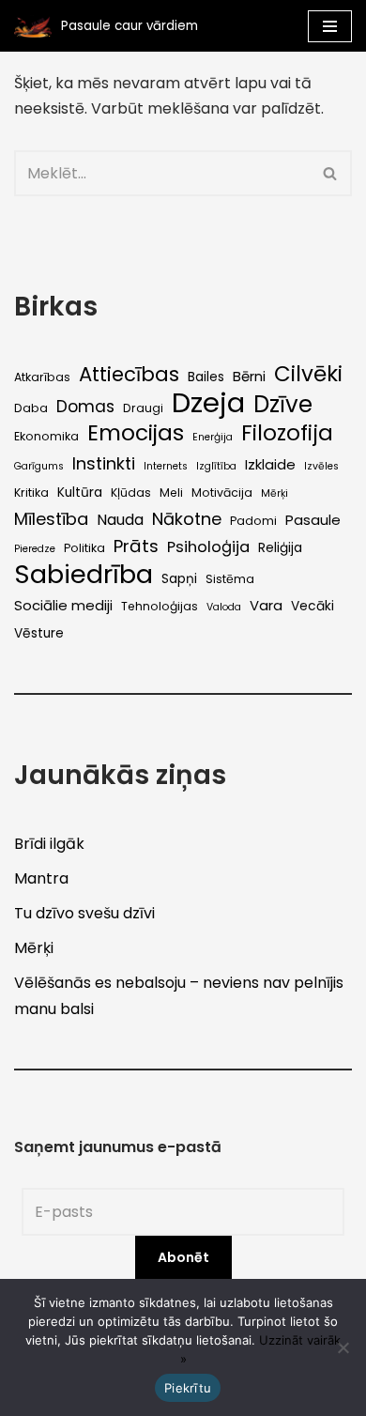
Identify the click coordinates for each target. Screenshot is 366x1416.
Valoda (223, 607)
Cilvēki (308, 374)
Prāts (136, 546)
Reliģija (280, 548)
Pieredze (34, 549)
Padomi (253, 521)
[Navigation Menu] (330, 26)
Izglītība (216, 466)
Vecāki (312, 606)
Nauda (120, 520)
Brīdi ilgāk (49, 843)
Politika (84, 548)
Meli (171, 492)
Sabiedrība (83, 574)
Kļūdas (131, 492)
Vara (266, 605)
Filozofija (287, 433)
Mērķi (274, 493)
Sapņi (179, 579)
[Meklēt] (331, 173)
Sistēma (230, 579)
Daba (31, 408)
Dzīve (283, 404)
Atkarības (42, 377)
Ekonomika (46, 436)
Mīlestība (51, 519)
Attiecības (129, 374)
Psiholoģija (208, 547)
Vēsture (39, 633)
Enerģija (212, 437)
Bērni (249, 376)
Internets (166, 466)
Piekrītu (187, 1387)
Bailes (206, 377)
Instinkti (103, 463)
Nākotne (186, 519)
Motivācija (221, 492)
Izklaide (270, 464)
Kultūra (79, 492)
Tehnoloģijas (159, 606)
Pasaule (313, 520)
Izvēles (321, 466)
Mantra (41, 878)
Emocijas (135, 433)
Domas (85, 406)
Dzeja (208, 402)
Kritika (31, 492)
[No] (342, 1347)
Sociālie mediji (63, 605)
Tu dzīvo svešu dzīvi (84, 913)
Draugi (143, 408)
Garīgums (39, 466)
